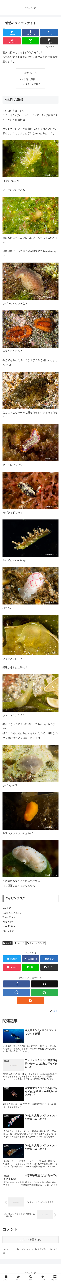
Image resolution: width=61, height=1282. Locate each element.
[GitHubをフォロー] (16, 992)
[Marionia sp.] (30, 556)
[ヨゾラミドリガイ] (30, 508)
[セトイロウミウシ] (30, 460)
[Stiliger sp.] (30, 176)
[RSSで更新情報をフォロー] (30, 1000)
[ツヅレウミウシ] (30, 299)
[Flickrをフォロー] (44, 983)
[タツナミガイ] (30, 408)
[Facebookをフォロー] (16, 983)
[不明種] (30, 876)
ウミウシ (21, 943)
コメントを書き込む (30, 1239)
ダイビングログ (32, 84)
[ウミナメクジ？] (30, 710)
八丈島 (9, 943)
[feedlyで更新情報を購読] (44, 992)
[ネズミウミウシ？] (30, 347)
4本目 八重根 (28, 79)
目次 (26, 73)
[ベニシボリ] (30, 603)
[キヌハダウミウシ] (30, 828)
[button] (55, 658)
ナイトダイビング (37, 943)
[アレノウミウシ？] (30, 781)
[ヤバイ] (30, 233)
